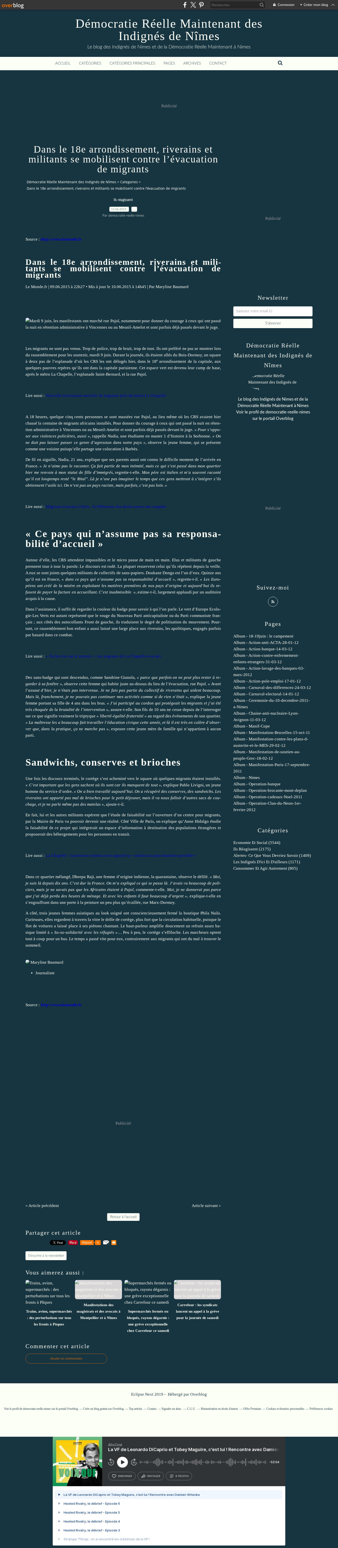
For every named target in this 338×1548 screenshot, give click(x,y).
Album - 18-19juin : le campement (263, 636)
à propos (182, 1476)
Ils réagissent (123, 200)
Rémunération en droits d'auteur (219, 1409)
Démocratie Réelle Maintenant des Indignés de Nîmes (169, 30)
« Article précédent (42, 1205)
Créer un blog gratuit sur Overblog (103, 1409)
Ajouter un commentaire (66, 1358)
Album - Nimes (246, 777)
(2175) (252, 849)
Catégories (90, 63)
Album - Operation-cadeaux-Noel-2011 (267, 797)
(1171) (266, 862)
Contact (218, 63)
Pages (169, 63)
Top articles (135, 1409)
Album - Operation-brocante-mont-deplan (270, 790)
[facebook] (185, 5)
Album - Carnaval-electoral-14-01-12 (266, 694)
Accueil (63, 63)
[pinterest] (201, 5)
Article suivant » (206, 1205)
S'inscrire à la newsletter (46, 1255)
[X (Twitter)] (193, 5)
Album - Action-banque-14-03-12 (262, 649)
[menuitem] (62, 63)
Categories (129, 182)
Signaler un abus (172, 1409)
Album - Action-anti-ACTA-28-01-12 (266, 642)
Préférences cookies (321, 1409)
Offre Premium (252, 1409)
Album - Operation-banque (257, 784)
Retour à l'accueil (123, 1217)
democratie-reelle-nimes (288, 412)
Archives (192, 63)
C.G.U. (191, 1409)
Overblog (198, 1394)
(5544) (256, 842)
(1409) (272, 855)
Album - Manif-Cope (251, 726)
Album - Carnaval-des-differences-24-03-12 (272, 687)
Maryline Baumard (172, 286)
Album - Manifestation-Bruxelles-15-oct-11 (271, 732)
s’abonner (125, 1476)
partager (153, 1476)
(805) (265, 868)
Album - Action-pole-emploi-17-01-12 (267, 681)
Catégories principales (132, 63)
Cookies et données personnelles (285, 1409)
